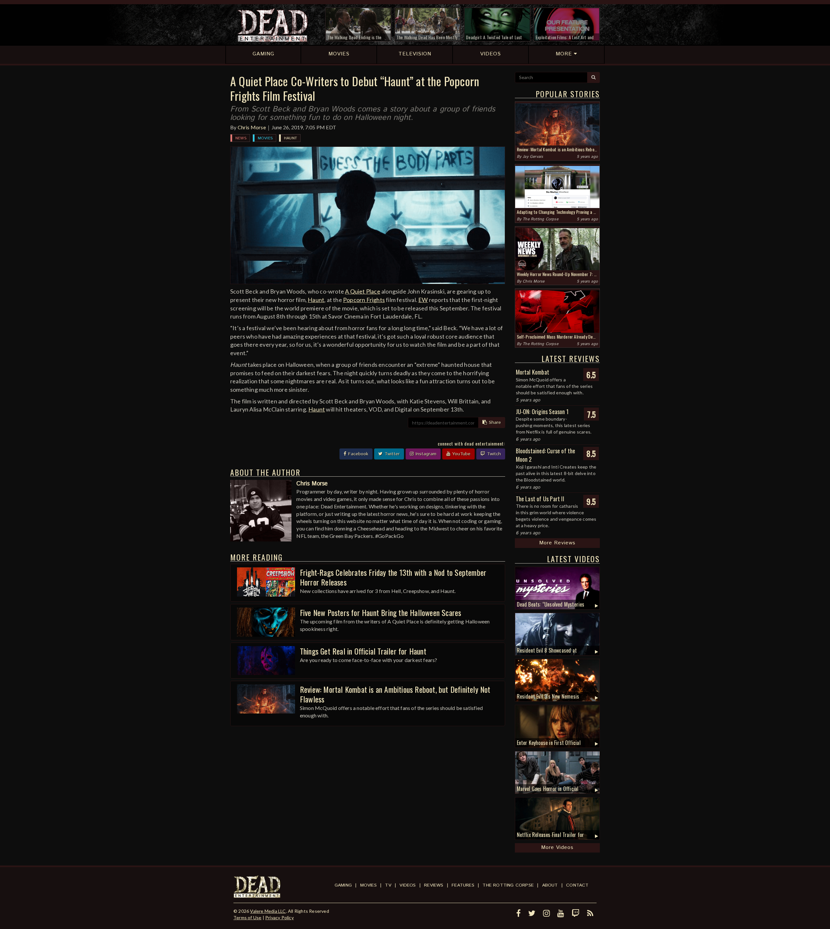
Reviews (433, 885)
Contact (577, 885)
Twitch (493, 454)
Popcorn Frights (364, 299)
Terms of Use (247, 917)
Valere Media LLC (268, 911)
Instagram (425, 454)
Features (463, 885)
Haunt (290, 138)
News (240, 138)
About (550, 885)
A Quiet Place (362, 291)
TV (388, 885)
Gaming (343, 885)
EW (423, 299)
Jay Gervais (533, 156)
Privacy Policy (279, 917)
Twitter (391, 454)
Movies (265, 138)
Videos (407, 885)
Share (494, 422)
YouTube (460, 454)
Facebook (357, 454)
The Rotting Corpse (540, 219)
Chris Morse (252, 127)
